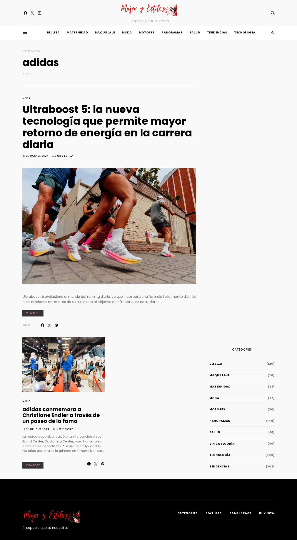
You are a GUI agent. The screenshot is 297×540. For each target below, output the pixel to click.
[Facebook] (25, 13)
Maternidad (77, 32)
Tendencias (217, 32)
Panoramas (172, 32)
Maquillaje (105, 32)
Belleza (53, 32)
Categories (187, 513)
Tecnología (244, 32)
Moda (127, 32)
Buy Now (267, 513)
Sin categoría (222, 444)
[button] (273, 32)
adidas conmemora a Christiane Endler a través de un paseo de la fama (61, 415)
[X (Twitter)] (32, 13)
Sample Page (240, 513)
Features (213, 513)
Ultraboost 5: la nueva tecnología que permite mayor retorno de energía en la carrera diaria (107, 127)
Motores (147, 32)
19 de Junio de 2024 (35, 429)
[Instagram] (39, 13)
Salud (194, 32)
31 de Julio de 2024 (35, 155)
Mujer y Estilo (62, 155)
